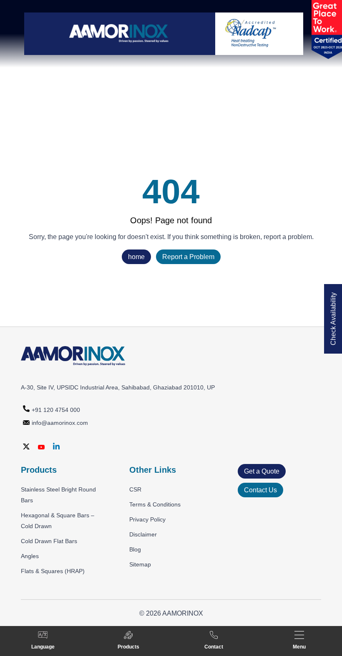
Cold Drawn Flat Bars (49, 541)
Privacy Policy (147, 519)
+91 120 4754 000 (56, 410)
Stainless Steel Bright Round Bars (58, 495)
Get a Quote (261, 471)
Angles (30, 556)
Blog (135, 549)
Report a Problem (188, 256)
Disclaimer (143, 534)
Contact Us (260, 490)
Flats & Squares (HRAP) (53, 571)
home (136, 256)
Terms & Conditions (155, 504)
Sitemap (140, 564)
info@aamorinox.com (60, 422)
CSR (135, 489)
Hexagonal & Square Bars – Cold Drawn (57, 520)
